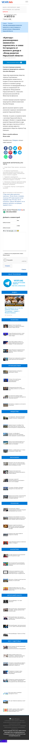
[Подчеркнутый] (8, 231)
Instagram (12, 16)
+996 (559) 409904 (11, 212)
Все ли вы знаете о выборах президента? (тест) (15, 693)
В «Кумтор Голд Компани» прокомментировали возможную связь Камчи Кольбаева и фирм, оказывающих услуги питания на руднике (13, 172)
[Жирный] (4, 231)
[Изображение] (12, 231)
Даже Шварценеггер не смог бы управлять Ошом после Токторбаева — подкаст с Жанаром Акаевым (14, 310)
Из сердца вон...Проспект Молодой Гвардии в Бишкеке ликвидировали (17, 417)
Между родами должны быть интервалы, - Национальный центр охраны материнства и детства (17, 656)
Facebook (7, 16)
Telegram (14, 16)
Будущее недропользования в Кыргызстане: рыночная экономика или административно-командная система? (17, 527)
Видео (18, 7)
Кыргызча (5, 11)
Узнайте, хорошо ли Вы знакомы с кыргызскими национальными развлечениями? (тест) (16, 710)
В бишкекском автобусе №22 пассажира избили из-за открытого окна (17, 388)
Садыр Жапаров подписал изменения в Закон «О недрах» (17, 542)
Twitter (5, 16)
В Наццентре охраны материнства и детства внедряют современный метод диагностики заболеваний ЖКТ (17, 680)
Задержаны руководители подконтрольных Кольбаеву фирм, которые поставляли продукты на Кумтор (14, 178)
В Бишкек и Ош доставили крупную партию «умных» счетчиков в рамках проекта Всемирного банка (17, 464)
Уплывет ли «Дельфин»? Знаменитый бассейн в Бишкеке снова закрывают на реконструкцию (17, 434)
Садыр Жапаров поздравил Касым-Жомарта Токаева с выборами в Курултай (17, 351)
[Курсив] (6, 231)
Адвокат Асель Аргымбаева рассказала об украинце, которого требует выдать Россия (16, 326)
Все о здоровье (16, 9)
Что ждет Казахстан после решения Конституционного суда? (17, 555)
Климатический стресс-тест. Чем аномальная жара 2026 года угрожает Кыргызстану (17, 589)
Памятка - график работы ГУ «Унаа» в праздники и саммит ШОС (17, 450)
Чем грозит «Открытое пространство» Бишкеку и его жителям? (17, 580)
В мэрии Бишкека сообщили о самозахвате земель (15, 371)
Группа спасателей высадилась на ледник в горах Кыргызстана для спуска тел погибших (16, 443)
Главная (5, 23)
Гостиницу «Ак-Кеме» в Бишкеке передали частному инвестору (16, 488)
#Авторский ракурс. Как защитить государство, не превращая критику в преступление (17, 618)
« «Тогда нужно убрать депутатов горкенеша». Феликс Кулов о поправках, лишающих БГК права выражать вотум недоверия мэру (13, 196)
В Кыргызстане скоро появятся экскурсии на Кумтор (16, 534)
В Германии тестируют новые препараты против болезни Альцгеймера (15, 672)
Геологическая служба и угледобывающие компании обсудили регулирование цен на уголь (17, 510)
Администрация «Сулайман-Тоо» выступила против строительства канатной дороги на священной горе (17, 426)
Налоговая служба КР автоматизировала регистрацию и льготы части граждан (16, 480)
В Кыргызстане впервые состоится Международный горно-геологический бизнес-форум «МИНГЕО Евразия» (17, 518)
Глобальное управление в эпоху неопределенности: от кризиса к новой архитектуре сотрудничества (17, 572)
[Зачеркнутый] (10, 231)
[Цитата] (14, 231)
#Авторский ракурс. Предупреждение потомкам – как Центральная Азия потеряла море (17, 610)
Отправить (7, 265)
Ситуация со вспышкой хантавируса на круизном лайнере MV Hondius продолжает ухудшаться (17, 664)
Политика (10, 23)
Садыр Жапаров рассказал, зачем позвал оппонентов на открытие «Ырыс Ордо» (16, 334)
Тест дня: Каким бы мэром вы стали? (17, 700)
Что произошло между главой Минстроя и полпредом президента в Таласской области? (17, 397)
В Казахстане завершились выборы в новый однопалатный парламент (17, 359)
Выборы (5, 7)
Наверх (24, 269)
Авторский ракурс (11, 7)
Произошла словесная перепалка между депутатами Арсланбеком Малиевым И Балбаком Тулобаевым (14, 183)
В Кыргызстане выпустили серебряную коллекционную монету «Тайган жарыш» (17, 472)
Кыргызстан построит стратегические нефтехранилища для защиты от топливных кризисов (17, 497)
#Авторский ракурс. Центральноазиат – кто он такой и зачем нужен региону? (17, 626)
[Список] (16, 231)
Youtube (9, 16)
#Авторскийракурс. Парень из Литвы (17, 633)
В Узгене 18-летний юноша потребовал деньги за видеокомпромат (15, 380)
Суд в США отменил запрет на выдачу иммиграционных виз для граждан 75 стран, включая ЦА (16, 343)
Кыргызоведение (7, 9)
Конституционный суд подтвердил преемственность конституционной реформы (17, 564)
